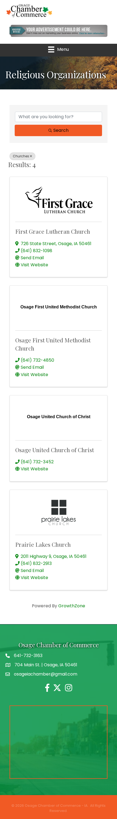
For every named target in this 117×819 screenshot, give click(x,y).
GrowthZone (71, 606)
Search (61, 130)
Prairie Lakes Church (43, 544)
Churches (21, 156)
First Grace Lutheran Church (52, 231)
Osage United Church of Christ (54, 450)
